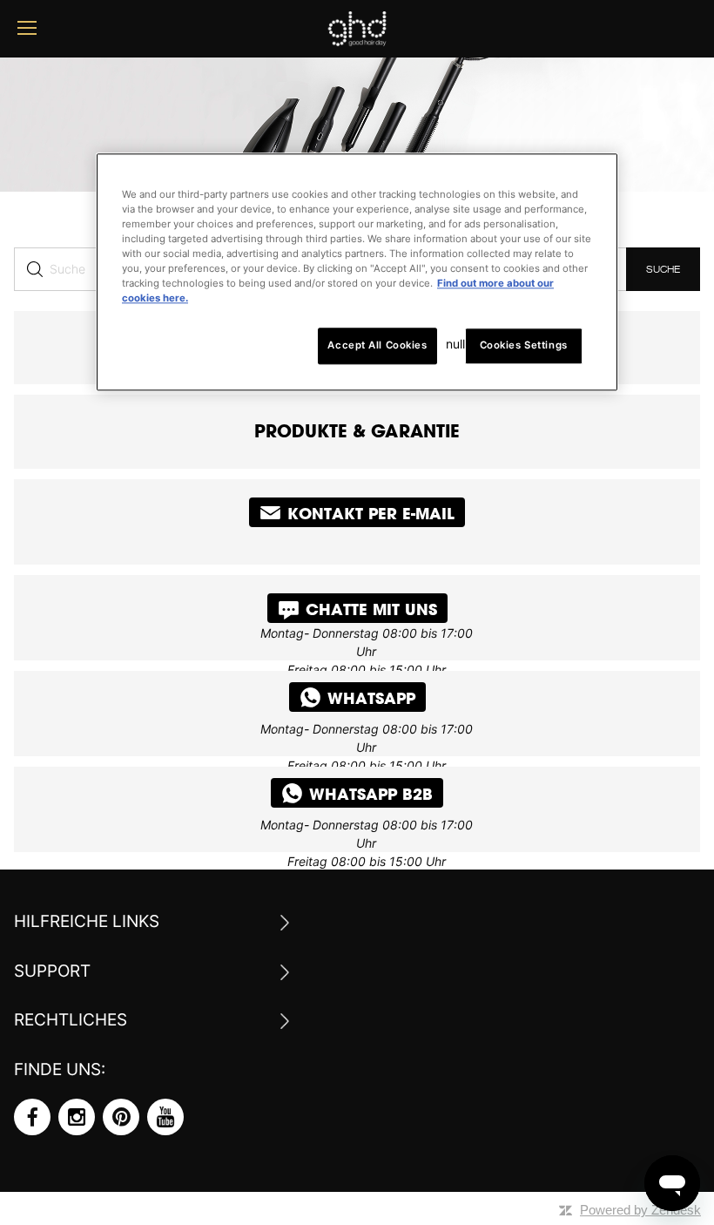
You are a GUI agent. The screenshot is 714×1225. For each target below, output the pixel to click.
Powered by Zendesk (640, 1209)
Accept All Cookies (377, 346)
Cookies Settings (524, 346)
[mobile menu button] (27, 28)
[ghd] (357, 39)
